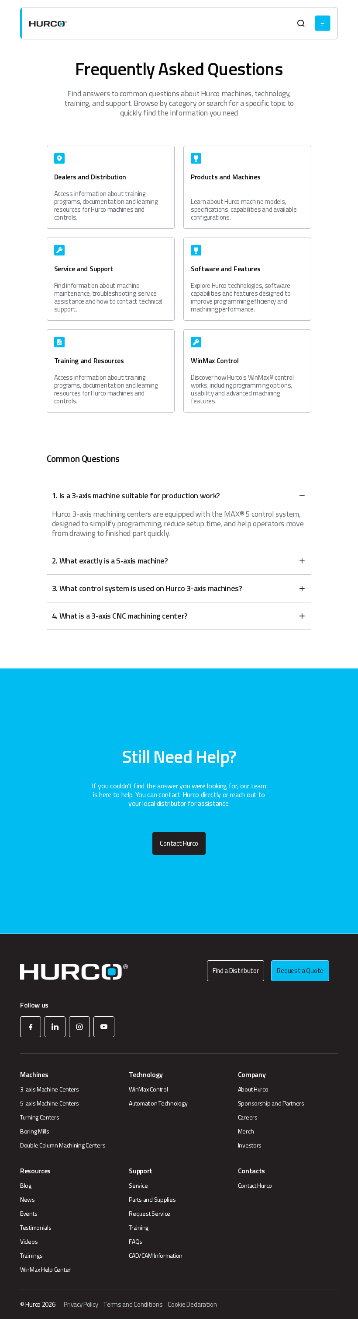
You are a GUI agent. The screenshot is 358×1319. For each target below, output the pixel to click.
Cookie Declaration (192, 1305)
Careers (248, 1117)
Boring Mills (34, 1131)
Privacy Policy (81, 1305)
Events (28, 1213)
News (27, 1199)
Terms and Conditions (132, 1305)
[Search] (300, 23)
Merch (246, 1131)
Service (138, 1185)
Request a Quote (300, 971)
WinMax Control (148, 1089)
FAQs (135, 1241)
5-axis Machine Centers (49, 1103)
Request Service (149, 1213)
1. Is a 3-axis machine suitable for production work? (136, 495)
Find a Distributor (236, 971)
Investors (250, 1145)
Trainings (31, 1255)
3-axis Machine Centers (49, 1089)
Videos (29, 1241)
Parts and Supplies (152, 1199)
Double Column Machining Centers (62, 1145)
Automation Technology (158, 1103)
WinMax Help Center (45, 1269)
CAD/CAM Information (155, 1255)
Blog (25, 1185)
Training (138, 1227)
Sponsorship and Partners (271, 1103)
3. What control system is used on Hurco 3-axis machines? (147, 588)
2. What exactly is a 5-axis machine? (110, 561)
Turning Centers (39, 1117)
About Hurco (253, 1089)
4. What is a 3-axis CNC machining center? (120, 616)
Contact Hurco (179, 843)
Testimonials (36, 1227)
